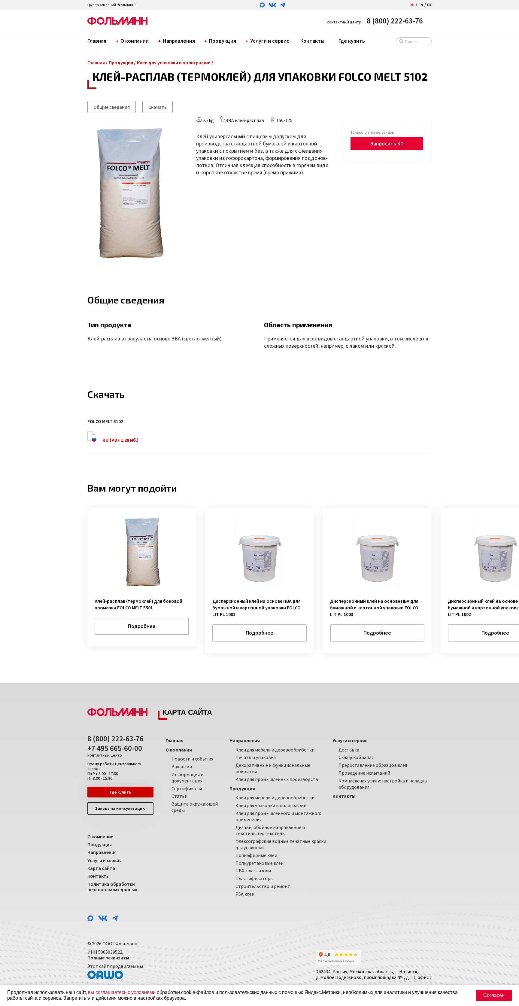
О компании (134, 40)
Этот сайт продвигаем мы (115, 966)
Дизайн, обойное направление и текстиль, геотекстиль (270, 830)
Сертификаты (186, 788)
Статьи (179, 796)
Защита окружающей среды (194, 807)
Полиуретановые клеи (259, 863)
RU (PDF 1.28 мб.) (120, 440)
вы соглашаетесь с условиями (122, 992)
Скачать (157, 107)
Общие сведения (111, 107)
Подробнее (142, 626)
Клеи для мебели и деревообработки (274, 750)
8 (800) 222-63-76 (395, 21)
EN (420, 5)
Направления (179, 40)
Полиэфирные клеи (256, 855)
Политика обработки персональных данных (112, 886)
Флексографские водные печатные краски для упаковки (280, 844)
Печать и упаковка (255, 757)
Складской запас (356, 757)
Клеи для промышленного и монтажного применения (278, 816)
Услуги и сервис (269, 40)
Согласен (494, 995)
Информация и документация (187, 777)
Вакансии (181, 767)
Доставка (348, 750)
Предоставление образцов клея (372, 765)
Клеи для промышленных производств (276, 779)
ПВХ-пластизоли (253, 870)
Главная (96, 40)
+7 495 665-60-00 (114, 751)
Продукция (222, 40)
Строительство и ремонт (262, 886)
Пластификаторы (254, 878)
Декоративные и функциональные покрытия (272, 768)
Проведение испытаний (364, 773)
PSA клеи (244, 894)
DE (429, 5)
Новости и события (192, 759)
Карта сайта (101, 868)
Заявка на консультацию (120, 808)
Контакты (312, 40)
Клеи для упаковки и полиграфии (270, 805)
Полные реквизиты (108, 957)
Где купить (351, 40)
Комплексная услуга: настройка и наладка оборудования (382, 784)
